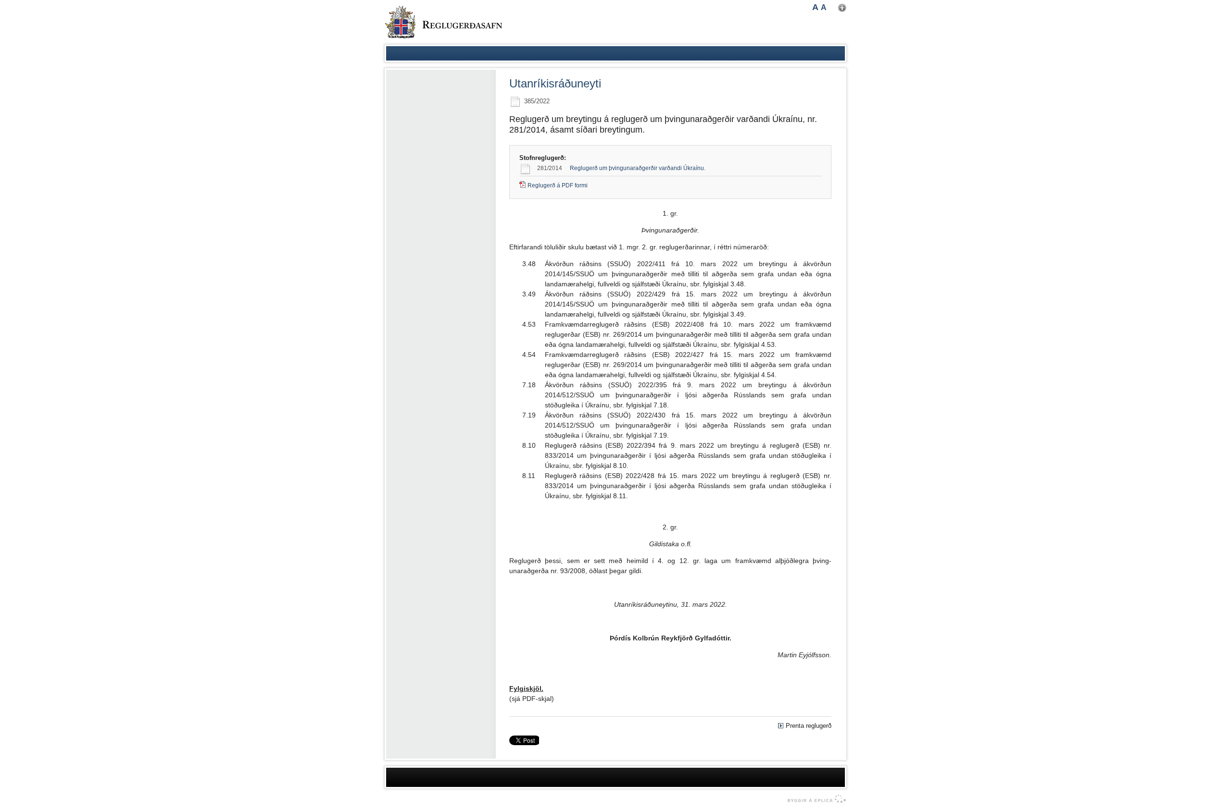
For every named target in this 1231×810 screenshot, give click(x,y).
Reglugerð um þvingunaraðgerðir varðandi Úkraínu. (637, 168)
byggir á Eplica (814, 799)
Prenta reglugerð (808, 725)
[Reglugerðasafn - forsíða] (443, 22)
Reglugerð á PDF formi (558, 185)
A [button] (815, 7)
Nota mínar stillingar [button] (842, 8)
